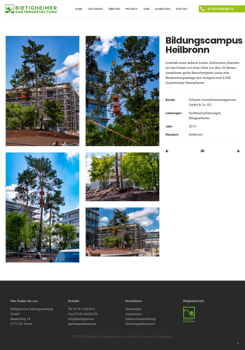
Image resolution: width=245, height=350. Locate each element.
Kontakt (182, 9)
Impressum (134, 314)
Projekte (132, 9)
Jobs (146, 9)
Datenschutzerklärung (141, 319)
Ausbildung (162, 9)
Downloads (133, 309)
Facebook (166, 336)
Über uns (114, 9)
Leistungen (95, 9)
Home (78, 9)
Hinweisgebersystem (140, 324)
